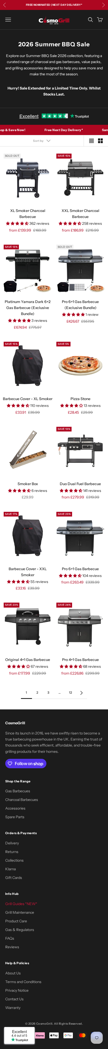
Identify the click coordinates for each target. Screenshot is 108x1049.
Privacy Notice (17, 990)
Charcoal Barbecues (21, 799)
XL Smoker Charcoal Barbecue (27, 213)
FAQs (9, 938)
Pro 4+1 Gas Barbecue (80, 659)
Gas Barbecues (17, 791)
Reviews (12, 947)
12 (70, 692)
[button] (17, 223)
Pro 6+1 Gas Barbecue (80, 568)
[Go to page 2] (81, 693)
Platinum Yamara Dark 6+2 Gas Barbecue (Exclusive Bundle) (28, 307)
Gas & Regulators (19, 929)
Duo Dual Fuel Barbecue (80, 483)
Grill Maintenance (19, 912)
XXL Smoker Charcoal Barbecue (80, 213)
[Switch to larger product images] (91, 140)
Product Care (16, 921)
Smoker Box (28, 483)
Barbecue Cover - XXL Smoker (28, 571)
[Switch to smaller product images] (100, 140)
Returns (11, 851)
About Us (13, 973)
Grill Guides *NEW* (21, 903)
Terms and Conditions (23, 981)
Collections (14, 860)
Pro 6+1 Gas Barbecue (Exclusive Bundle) (80, 304)
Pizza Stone (80, 398)
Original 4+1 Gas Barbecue (27, 659)
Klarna (10, 869)
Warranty (12, 1007)
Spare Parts (14, 817)
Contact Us (14, 999)
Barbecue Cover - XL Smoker (27, 398)
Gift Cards (13, 877)
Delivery (12, 843)
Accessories (15, 808)
